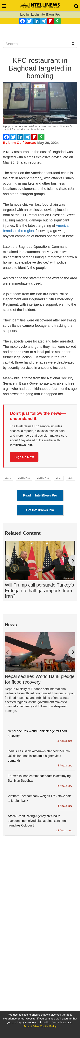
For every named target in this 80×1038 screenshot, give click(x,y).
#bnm (8, 478)
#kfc (71, 478)
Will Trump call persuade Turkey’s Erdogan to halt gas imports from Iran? (39, 590)
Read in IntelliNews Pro (40, 495)
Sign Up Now (24, 457)
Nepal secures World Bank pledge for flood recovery (39, 679)
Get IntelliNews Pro (40, 510)
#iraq (58, 478)
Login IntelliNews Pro (45, 14)
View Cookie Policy (45, 1026)
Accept (27, 1026)
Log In (24, 14)
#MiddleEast (24, 478)
